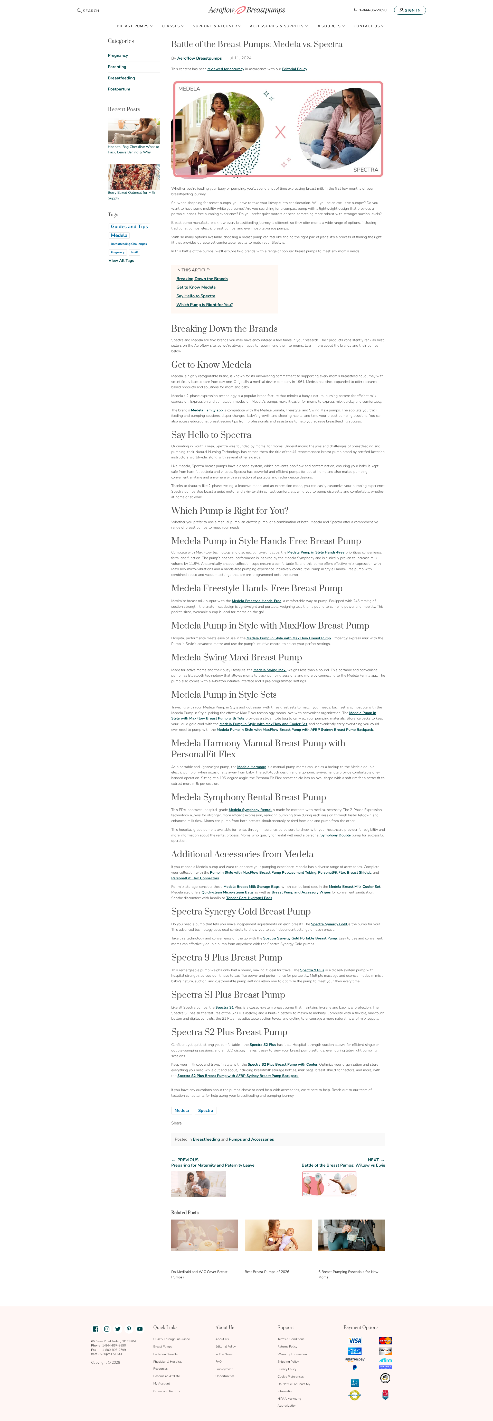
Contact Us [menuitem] (367, 26)
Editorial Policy (294, 69)
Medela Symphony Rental (250, 809)
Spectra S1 (224, 1007)
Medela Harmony (251, 766)
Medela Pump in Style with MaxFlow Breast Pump (288, 638)
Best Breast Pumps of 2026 (267, 1271)
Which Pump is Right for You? (204, 305)
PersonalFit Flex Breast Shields (344, 872)
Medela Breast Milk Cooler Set (354, 886)
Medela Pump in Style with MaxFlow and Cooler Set (263, 724)
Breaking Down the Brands (202, 279)
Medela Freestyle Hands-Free (256, 600)
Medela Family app (207, 410)
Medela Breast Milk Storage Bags (251, 886)
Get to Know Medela (196, 287)
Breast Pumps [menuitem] (133, 26)
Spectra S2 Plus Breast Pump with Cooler (282, 1064)
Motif (134, 252)
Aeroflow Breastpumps (199, 58)
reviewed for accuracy (225, 69)
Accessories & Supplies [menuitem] (277, 26)
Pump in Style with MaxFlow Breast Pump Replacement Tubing (263, 872)
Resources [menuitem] (329, 26)
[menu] (246, 26)
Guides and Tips (129, 227)
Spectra (205, 1110)
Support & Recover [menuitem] (215, 26)
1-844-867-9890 (372, 10)
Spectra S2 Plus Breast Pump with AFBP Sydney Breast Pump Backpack (238, 1075)
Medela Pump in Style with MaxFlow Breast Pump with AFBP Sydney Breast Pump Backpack (295, 729)
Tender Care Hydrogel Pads (249, 898)
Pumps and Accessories (251, 1139)
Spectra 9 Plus (312, 970)
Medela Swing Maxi (270, 670)
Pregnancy (118, 55)
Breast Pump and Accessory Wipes (301, 892)
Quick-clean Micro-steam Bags (227, 892)
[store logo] (246, 10)
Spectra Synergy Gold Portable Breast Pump (300, 938)
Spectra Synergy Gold (329, 924)
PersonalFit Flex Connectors (195, 878)
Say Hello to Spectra (195, 296)
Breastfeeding (206, 1139)
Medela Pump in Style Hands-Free (316, 552)
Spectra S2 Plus (263, 1044)
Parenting (117, 67)
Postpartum (119, 89)
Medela (182, 1110)
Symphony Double (335, 835)
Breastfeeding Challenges (129, 244)
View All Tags (121, 260)
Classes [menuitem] (171, 26)
